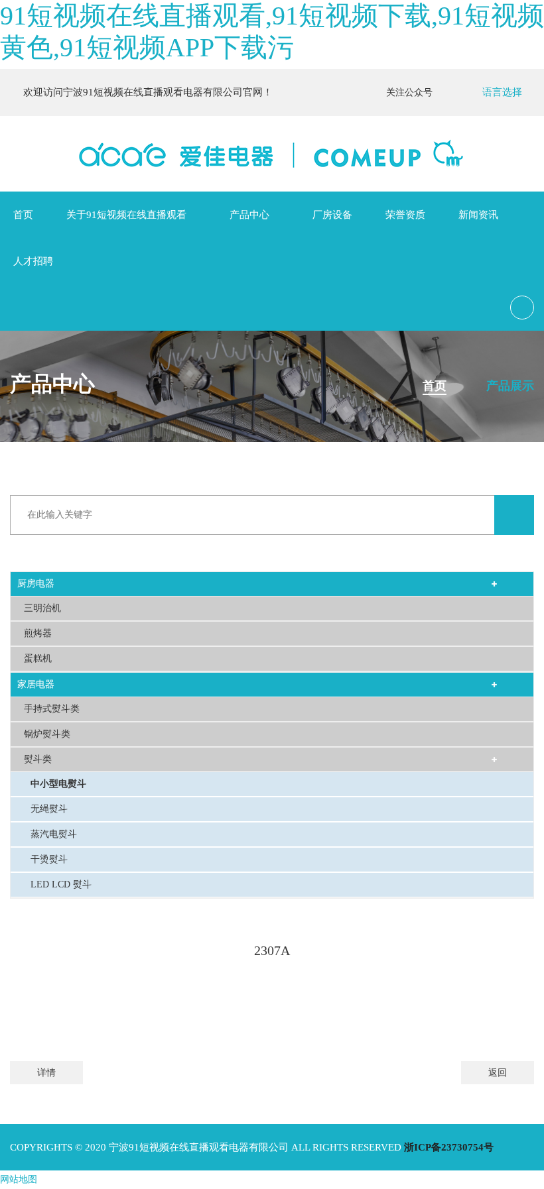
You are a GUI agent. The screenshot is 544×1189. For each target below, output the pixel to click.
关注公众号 (412, 92)
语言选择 (502, 92)
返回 (497, 1073)
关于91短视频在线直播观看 (126, 214)
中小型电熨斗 (58, 784)
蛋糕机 (38, 658)
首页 (23, 214)
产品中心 (249, 214)
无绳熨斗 (49, 809)
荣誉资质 (405, 214)
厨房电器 (35, 584)
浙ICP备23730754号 (449, 1147)
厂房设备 (332, 214)
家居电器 (35, 684)
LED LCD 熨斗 (61, 884)
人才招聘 (33, 261)
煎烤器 (38, 633)
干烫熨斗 (49, 859)
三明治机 (42, 608)
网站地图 (18, 1179)
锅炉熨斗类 (47, 734)
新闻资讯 (478, 214)
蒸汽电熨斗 (54, 834)
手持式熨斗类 (52, 709)
